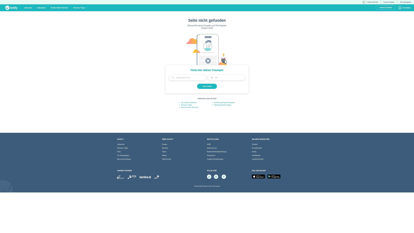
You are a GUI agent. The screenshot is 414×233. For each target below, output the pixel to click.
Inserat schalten (385, 7)
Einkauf (255, 144)
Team (164, 152)
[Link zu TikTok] (209, 177)
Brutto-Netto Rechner (59, 8)
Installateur (256, 155)
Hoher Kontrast (372, 2)
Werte (164, 155)
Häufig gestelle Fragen (222, 105)
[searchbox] (189, 77)
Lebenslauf (41, 8)
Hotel (254, 152)
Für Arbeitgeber (123, 155)
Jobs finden (207, 86)
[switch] (364, 2)
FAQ (119, 152)
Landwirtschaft (257, 159)
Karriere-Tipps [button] (79, 8)
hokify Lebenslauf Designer (224, 102)
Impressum (211, 155)
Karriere (165, 148)
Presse (164, 144)
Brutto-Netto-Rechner (189, 107)
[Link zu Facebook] (224, 177)
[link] (405, 8)
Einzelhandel (257, 148)
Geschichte (166, 159)
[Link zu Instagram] (216, 177)
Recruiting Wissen (124, 159)
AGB (209, 144)
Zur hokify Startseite (189, 102)
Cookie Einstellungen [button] (215, 159)
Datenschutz (212, 148)
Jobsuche (28, 8)
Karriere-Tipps (186, 105)
